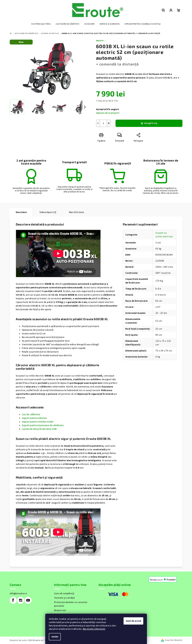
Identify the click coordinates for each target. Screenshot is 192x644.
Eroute (100, 40)
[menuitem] (41, 23)
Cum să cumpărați (64, 593)
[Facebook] (13, 600)
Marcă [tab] (76, 212)
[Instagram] (20, 600)
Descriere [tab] (21, 212)
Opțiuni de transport (107, 113)
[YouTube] (28, 600)
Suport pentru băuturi (34, 418)
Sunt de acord (133, 621)
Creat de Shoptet (173, 640)
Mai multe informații (94, 629)
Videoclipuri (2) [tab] (47, 212)
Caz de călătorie (31, 414)
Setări (54, 636)
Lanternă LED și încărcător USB (39, 429)
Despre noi (60, 610)
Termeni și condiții (64, 598)
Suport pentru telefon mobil (37, 421)
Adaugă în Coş (150, 123)
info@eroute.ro (18, 593)
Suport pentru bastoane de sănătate (43, 425)
